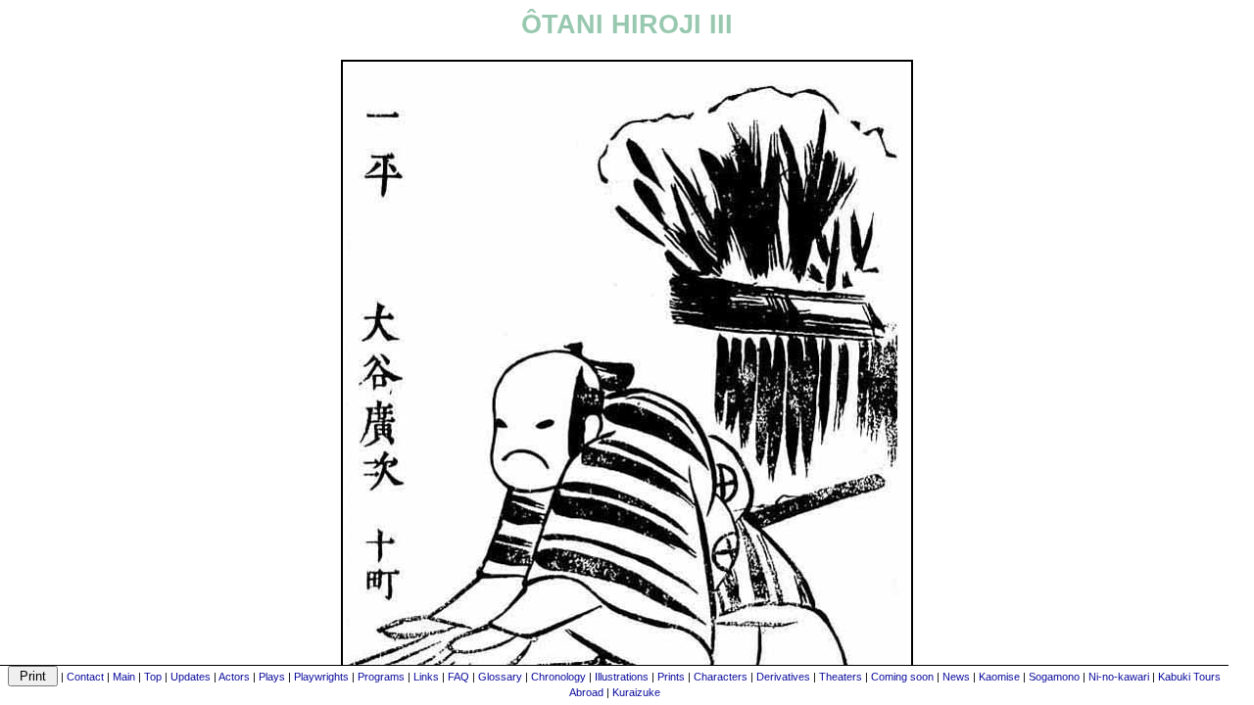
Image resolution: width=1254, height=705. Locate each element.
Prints (671, 676)
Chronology (558, 676)
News (956, 676)
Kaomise (999, 676)
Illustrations (622, 676)
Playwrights (321, 676)
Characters (721, 676)
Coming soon (902, 676)
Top (153, 676)
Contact (85, 676)
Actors (234, 676)
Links (426, 676)
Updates (190, 676)
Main (124, 676)
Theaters (840, 676)
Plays (272, 676)
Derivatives (783, 676)
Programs (381, 676)
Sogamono (1054, 676)
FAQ (458, 676)
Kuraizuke (636, 692)
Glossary (500, 676)
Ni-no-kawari (1118, 676)
